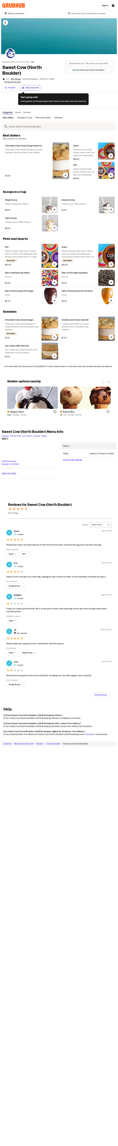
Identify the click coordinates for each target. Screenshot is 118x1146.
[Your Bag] (113, 5)
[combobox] (90, 13)
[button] (14, 13)
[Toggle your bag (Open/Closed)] (113, 5)
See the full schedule (72, 460)
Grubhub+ (90, 734)
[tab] (8, 117)
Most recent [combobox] (97, 525)
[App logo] (13, 5)
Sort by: (85, 525)
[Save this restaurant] (55, 411)
